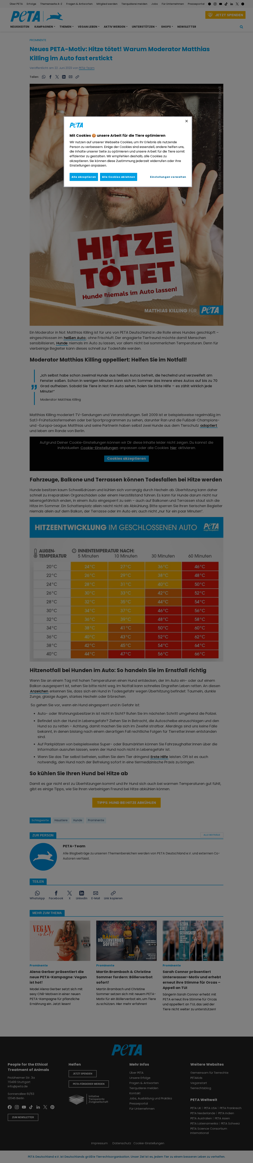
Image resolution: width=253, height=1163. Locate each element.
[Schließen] (186, 121)
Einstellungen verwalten (168, 177)
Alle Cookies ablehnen (118, 177)
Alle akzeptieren (84, 177)
